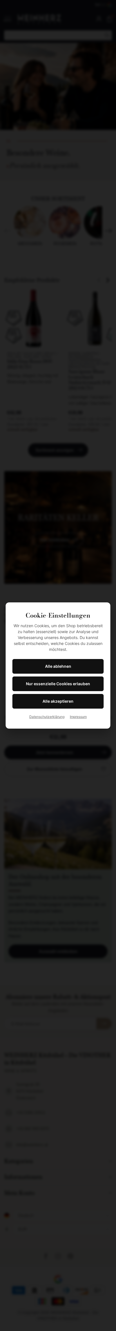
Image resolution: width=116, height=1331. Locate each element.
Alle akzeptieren (58, 701)
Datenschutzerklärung (46, 717)
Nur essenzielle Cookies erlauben (58, 683)
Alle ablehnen (58, 666)
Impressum (78, 717)
